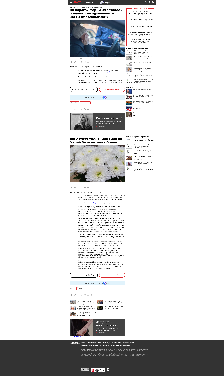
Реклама (83, 342)
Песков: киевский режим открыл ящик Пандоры (142, 90)
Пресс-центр (106, 342)
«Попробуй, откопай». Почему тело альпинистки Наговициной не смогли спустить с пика (143, 164)
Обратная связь (116, 342)
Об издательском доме (94, 342)
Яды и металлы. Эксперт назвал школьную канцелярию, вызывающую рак (142, 69)
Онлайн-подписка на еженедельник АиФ (92, 344)
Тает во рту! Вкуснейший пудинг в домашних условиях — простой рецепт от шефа (143, 158)
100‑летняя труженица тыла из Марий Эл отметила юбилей (140, 20)
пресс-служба (106, 72)
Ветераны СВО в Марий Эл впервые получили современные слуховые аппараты (86, 308)
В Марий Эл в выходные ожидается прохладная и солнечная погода (140, 27)
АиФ (81, 58)
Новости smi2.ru (75, 131)
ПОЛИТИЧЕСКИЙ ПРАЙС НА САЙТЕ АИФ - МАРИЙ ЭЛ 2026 (95, 345)
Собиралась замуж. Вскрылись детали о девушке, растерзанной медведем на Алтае (143, 52)
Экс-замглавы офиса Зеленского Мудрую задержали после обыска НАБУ (142, 114)
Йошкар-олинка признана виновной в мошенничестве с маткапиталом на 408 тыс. (140, 34)
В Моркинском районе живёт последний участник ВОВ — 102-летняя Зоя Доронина (114, 302)
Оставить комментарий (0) (112, 89)
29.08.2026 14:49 (74, 136)
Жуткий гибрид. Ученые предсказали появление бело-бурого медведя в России (144, 169)
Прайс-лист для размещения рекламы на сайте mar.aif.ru (122, 344)
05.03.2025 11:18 (74, 7)
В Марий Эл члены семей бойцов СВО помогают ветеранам (114, 307)
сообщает (94, 203)
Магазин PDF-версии (128, 342)
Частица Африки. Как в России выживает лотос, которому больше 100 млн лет (143, 75)
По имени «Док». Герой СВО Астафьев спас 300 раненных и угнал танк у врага (85, 302)
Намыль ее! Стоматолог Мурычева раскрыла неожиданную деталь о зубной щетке (143, 81)
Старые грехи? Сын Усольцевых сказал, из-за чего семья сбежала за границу (143, 152)
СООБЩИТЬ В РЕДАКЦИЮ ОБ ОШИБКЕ (120, 345)
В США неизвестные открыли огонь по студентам (143, 107)
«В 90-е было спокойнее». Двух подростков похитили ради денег (143, 63)
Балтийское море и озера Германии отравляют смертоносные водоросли (143, 102)
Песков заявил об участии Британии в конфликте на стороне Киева (143, 96)
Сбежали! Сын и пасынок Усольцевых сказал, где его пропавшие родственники (144, 146)
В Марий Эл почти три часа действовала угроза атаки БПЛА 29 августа (140, 13)
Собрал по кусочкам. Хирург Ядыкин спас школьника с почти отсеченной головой (144, 140)
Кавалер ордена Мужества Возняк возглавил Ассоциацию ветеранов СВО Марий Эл (86, 314)
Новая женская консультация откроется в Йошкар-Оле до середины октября (140, 41)
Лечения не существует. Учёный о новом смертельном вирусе (143, 57)
